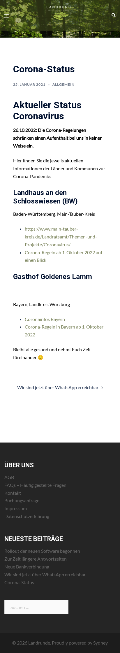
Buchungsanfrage (21, 500)
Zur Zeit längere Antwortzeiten (35, 558)
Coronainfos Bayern (45, 319)
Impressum (15, 508)
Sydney (100, 642)
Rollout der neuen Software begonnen (42, 551)
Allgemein (63, 84)
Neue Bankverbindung (26, 566)
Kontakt (12, 493)
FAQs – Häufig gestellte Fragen (35, 485)
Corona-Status (19, 582)
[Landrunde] (59, 14)
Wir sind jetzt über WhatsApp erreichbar (57, 387)
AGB (9, 477)
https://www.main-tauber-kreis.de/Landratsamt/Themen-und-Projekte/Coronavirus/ (61, 236)
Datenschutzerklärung (26, 516)
